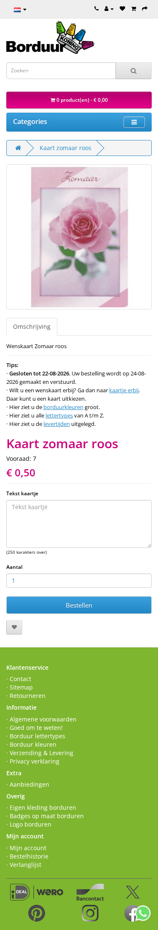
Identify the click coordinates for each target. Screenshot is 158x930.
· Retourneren (26, 696)
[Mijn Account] (109, 8)
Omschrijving (32, 326)
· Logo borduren (28, 824)
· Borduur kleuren (31, 744)
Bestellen (79, 605)
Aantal (14, 567)
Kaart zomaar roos (65, 148)
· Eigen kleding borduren (41, 807)
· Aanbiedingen (27, 784)
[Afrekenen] (144, 8)
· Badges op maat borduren (45, 816)
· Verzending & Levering (39, 753)
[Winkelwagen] (133, 8)
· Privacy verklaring (32, 761)
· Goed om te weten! (34, 728)
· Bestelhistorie (27, 856)
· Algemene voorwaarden (41, 719)
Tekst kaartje (22, 493)
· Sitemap (19, 687)
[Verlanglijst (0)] (122, 8)
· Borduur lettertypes (35, 736)
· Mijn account (26, 848)
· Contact (18, 679)
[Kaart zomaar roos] (79, 236)
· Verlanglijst (23, 865)
